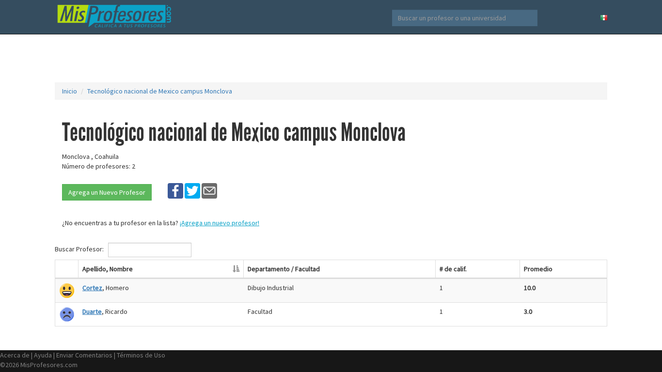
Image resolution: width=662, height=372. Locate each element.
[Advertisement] (331, 58)
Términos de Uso (141, 355)
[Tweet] (192, 190)
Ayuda (43, 355)
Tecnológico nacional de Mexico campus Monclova (159, 91)
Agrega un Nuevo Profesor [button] (106, 192)
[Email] (209, 190)
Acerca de (15, 355)
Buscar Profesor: (80, 249)
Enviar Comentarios (84, 355)
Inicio (69, 91)
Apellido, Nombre (107, 268)
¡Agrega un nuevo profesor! (219, 222)
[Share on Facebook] (175, 190)
